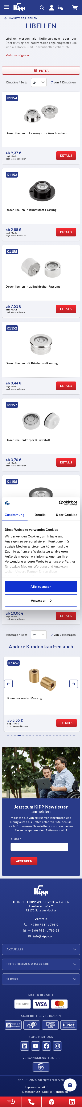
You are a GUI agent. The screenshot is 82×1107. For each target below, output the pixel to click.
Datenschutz (31, 1091)
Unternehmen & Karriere (28, 964)
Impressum (32, 1087)
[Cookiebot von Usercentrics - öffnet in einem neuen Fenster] (59, 503)
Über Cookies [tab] (66, 515)
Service (13, 979)
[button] (8, 735)
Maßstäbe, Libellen (22, 18)
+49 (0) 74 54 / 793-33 (43, 930)
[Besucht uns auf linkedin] (24, 1046)
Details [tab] (40, 515)
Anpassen (38, 600)
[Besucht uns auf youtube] (35, 1046)
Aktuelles (15, 949)
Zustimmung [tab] (14, 515)
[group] (41, 694)
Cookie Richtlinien (55, 1091)
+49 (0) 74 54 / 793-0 (43, 924)
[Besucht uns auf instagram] (57, 1046)
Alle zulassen (41, 586)
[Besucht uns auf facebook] (46, 1046)
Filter (44, 70)
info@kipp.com (43, 936)
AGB (45, 1087)
